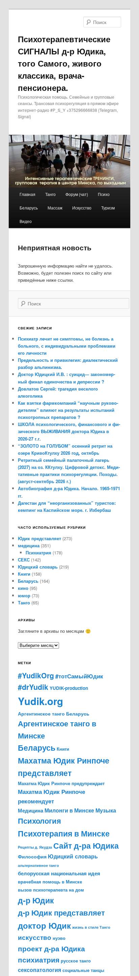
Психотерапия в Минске (64, 833)
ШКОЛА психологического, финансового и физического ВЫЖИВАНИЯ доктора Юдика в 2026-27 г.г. (69, 431)
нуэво (59, 938)
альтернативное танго (38, 865)
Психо (104, 194)
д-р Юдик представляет (61, 912)
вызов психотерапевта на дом (51, 889)
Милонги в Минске (69, 810)
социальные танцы (83, 970)
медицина (28, 545)
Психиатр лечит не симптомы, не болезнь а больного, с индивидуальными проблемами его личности (66, 345)
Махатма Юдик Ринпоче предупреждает (61, 783)
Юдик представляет (39, 538)
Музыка (105, 810)
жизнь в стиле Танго (91, 927)
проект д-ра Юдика (51, 948)
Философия (32, 856)
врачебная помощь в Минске (50, 882)
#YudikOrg (36, 675)
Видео (26, 221)
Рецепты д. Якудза (35, 847)
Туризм (108, 207)
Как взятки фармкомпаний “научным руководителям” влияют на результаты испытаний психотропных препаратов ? (68, 410)
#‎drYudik (33, 687)
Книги (24, 574)
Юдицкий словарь (38, 567)
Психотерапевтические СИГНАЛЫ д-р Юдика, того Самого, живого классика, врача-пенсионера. (64, 63)
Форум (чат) (76, 194)
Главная (27, 194)
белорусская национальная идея (59, 873)
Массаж (55, 207)
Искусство (81, 207)
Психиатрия (38, 552)
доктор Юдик (44, 925)
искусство (34, 937)
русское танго (76, 960)
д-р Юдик (36, 900)
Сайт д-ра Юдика (86, 845)
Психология (39, 820)
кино (23, 588)
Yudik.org (40, 701)
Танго (50, 194)
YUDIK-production (69, 688)
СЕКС (24, 559)
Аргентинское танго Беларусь (53, 713)
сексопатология (39, 970)
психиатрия (38, 960)
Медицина (30, 810)
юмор (24, 595)
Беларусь (29, 207)
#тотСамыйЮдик (79, 676)
